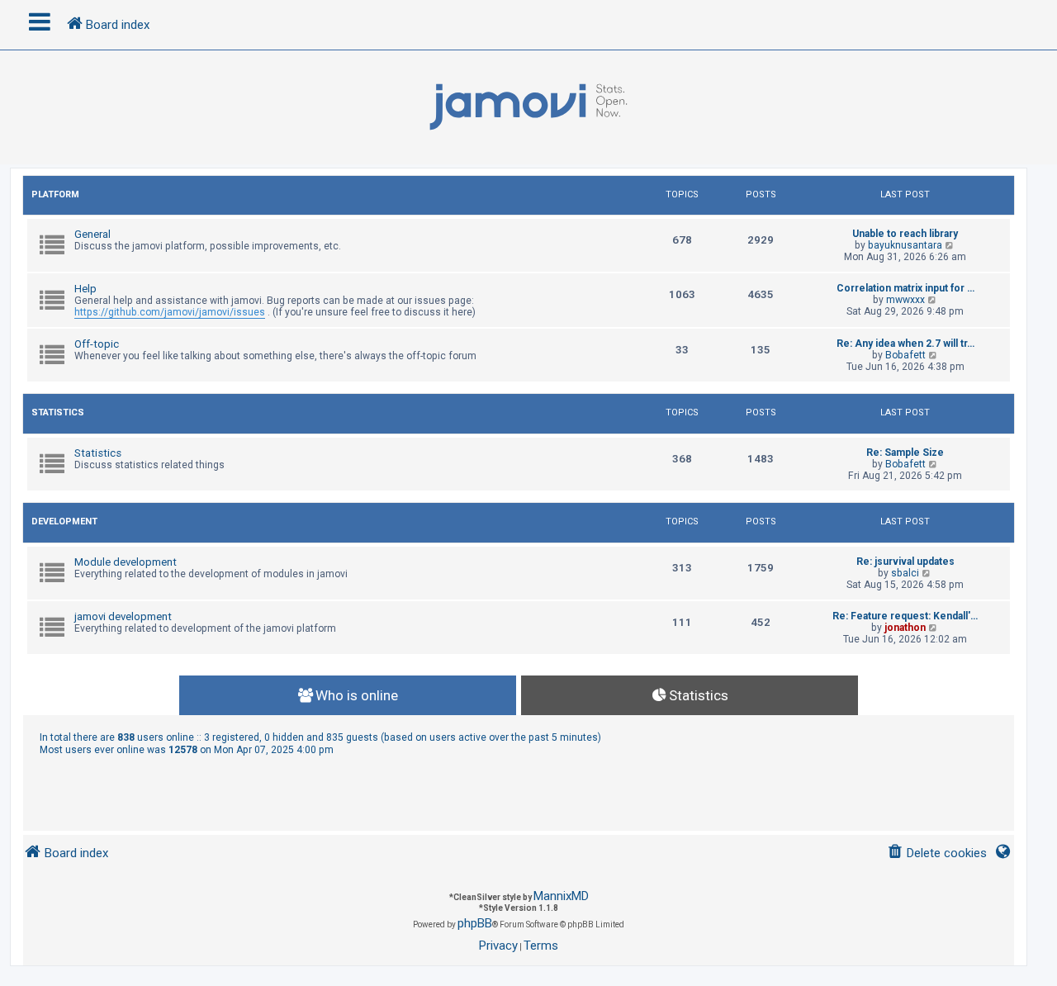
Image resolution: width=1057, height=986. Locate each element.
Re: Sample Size (905, 452)
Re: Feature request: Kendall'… (905, 616)
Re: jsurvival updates (905, 561)
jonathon (905, 627)
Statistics (57, 412)
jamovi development (123, 616)
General (92, 234)
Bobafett (905, 355)
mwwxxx (905, 300)
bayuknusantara (905, 245)
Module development (125, 562)
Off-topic (96, 344)
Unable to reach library (905, 233)
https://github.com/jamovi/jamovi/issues (169, 312)
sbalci (905, 573)
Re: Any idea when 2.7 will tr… (905, 343)
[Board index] (528, 107)
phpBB (474, 923)
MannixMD (561, 896)
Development (64, 521)
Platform (55, 194)
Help (85, 288)
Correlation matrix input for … (905, 288)
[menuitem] (937, 853)
